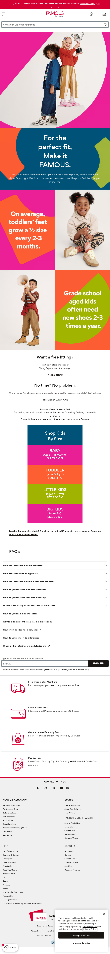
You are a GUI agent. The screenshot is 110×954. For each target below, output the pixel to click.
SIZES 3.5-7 (55, 517)
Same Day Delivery (72, 809)
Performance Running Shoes (15, 828)
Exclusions (7, 858)
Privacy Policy (36, 931)
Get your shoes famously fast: (55, 409)
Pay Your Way (35, 758)
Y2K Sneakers (9, 816)
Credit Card (69, 830)
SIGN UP (98, 663)
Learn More (69, 827)
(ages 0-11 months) (55, 455)
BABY (55, 450)
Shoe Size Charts (10, 870)
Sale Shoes (7, 835)
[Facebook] (38, 789)
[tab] (51, 7)
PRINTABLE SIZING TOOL (55, 399)
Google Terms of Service (73, 669)
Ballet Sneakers (9, 813)
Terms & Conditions (54, 931)
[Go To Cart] (104, 14)
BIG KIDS (55, 508)
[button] (87, 3)
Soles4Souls (69, 858)
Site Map (68, 866)
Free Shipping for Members (42, 681)
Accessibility (8, 896)
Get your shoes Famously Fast (43, 732)
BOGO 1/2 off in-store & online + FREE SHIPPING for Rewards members (47, 3)
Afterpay (6, 885)
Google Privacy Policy (49, 669)
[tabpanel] (55, 3)
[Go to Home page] (55, 14)
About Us (68, 851)
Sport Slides (8, 820)
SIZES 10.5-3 (55, 497)
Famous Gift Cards (38, 707)
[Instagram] (53, 789)
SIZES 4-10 (55, 478)
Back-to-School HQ (11, 805)
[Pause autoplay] (99, 4)
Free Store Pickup (72, 805)
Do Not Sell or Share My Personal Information (22, 903)
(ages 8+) (55, 513)
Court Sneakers (9, 824)
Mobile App (69, 834)
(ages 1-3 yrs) (55, 474)
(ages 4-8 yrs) (55, 494)
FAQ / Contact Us (10, 851)
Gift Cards (7, 866)
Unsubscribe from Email (13, 892)
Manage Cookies (10, 900)
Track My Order (9, 862)
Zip (4, 877)
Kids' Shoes (7, 831)
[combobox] (55, 24)
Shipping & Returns (11, 855)
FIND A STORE (55, 375)
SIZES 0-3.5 (55, 458)
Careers (67, 855)
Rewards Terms (71, 838)
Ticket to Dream (71, 862)
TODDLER (55, 469)
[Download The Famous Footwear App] (67, 788)
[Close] (104, 914)
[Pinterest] (46, 789)
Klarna (5, 881)
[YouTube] (61, 789)
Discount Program (72, 870)
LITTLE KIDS (55, 489)
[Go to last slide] (13, 4)
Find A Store (69, 813)
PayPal (5, 888)
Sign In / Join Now (72, 823)
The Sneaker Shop (10, 809)
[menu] (3, 15)
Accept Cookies (81, 935)
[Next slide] (96, 4)
